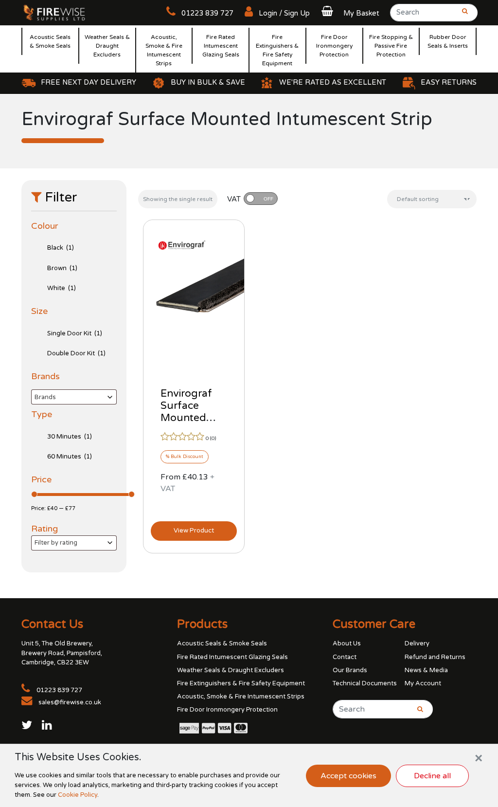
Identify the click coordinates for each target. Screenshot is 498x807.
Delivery (417, 643)
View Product (194, 530)
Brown (62, 268)
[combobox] (74, 396)
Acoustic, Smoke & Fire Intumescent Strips (163, 50)
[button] (349, 13)
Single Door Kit (74, 333)
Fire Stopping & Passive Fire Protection (391, 46)
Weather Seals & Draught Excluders (107, 46)
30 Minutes (69, 436)
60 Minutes (69, 456)
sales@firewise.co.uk (69, 702)
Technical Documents (365, 683)
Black (60, 248)
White (61, 288)
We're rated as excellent (332, 82)
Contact (344, 657)
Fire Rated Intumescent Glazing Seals (220, 46)
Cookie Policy (77, 795)
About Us (347, 643)
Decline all (432, 776)
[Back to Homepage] (54, 12)
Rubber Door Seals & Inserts (447, 41)
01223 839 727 (206, 13)
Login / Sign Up (283, 13)
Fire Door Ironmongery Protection (334, 46)
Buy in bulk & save (208, 82)
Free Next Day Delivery (88, 82)
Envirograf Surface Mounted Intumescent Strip (191, 417)
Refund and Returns (435, 657)
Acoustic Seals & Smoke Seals (50, 41)
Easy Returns (449, 82)
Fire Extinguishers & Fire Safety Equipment (277, 50)
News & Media (426, 670)
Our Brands (350, 670)
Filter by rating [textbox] (56, 543)
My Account (423, 683)
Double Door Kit (76, 353)
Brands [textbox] (45, 397)
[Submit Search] (462, 15)
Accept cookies (348, 776)
